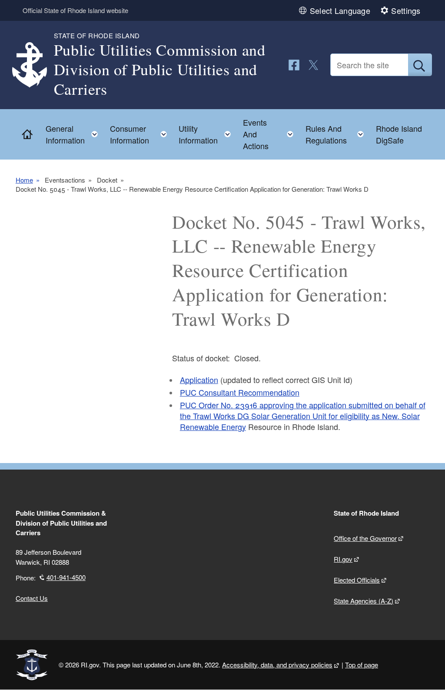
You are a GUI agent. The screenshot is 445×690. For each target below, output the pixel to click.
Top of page (361, 664)
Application (199, 379)
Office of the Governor (365, 538)
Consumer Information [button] (141, 134)
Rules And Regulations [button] (337, 134)
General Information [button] (74, 134)
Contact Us (32, 598)
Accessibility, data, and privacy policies (277, 664)
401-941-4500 (66, 577)
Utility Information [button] (207, 134)
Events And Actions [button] (271, 134)
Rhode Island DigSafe (399, 134)
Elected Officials (357, 579)
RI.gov (343, 558)
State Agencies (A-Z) (363, 600)
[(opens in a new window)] (294, 65)
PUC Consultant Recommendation (239, 392)
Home (24, 180)
